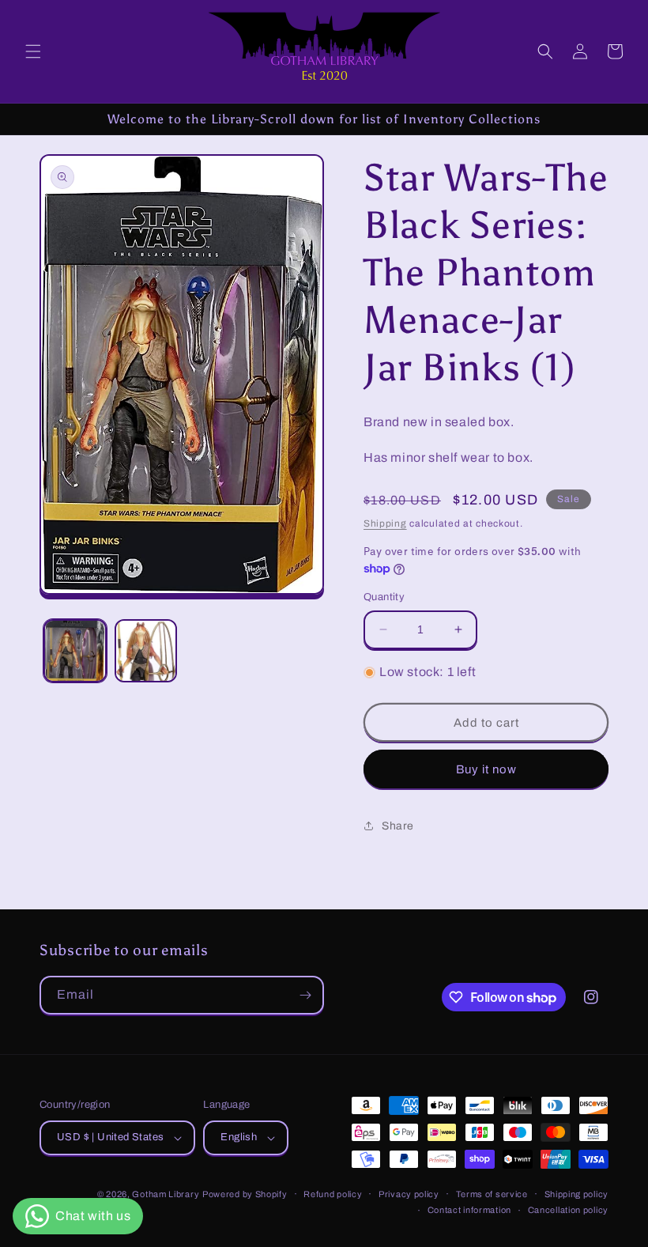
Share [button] (398, 826)
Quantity (384, 597)
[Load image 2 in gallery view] (146, 650)
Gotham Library (165, 1194)
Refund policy (332, 1194)
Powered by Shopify (245, 1194)
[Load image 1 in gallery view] (75, 650)
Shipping (385, 523)
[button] (33, 51)
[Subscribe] (305, 995)
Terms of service (492, 1194)
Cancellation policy (568, 1210)
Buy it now (486, 769)
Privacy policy (409, 1194)
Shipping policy (576, 1194)
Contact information (469, 1210)
